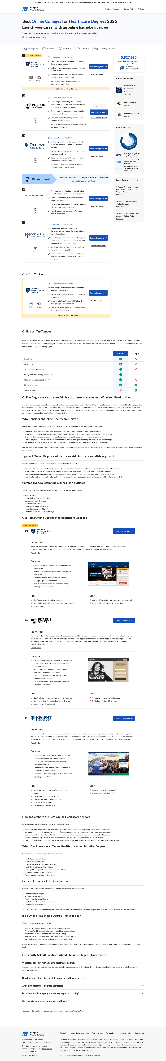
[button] (122, 2)
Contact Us (139, 1033)
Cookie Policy (125, 1033)
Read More (127, 95)
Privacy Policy (111, 1033)
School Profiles (129, 9)
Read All (138, 181)
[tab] (98, 66)
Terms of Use (97, 1033)
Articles (141, 9)
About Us (63, 1033)
